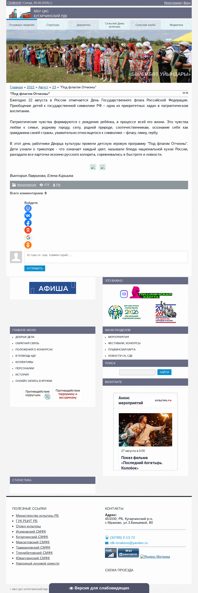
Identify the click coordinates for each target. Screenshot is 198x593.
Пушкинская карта (121, 349)
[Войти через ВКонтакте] (28, 215)
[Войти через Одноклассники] (28, 245)
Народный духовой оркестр (37, 563)
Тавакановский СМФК (33, 547)
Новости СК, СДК (120, 355)
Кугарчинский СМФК (32, 537)
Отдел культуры (28, 526)
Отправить (35, 268)
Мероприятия (26, 185)
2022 (31, 87)
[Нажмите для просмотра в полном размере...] (94, 170)
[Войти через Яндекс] (28, 230)
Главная (16, 87)
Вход (187, 3)
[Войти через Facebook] (28, 222)
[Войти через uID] (28, 208)
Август (43, 87)
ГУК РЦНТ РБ (26, 521)
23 (54, 87)
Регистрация (173, 3)
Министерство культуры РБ (37, 515)
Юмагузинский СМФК (33, 558)
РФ (58, 185)
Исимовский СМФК (31, 531)
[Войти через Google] (28, 237)
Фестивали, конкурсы (124, 343)
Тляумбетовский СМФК (34, 553)
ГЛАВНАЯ (14, 3)
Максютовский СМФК (33, 542)
